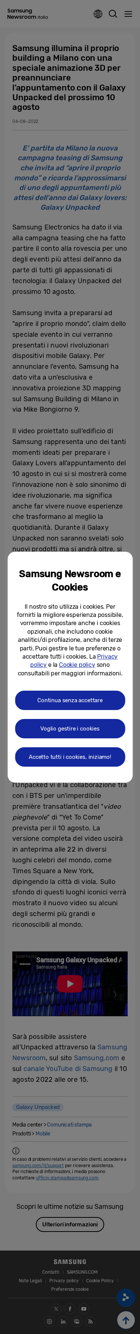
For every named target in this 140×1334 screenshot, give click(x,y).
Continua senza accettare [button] (70, 700)
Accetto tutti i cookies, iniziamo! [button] (70, 757)
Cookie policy (77, 664)
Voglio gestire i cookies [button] (70, 728)
